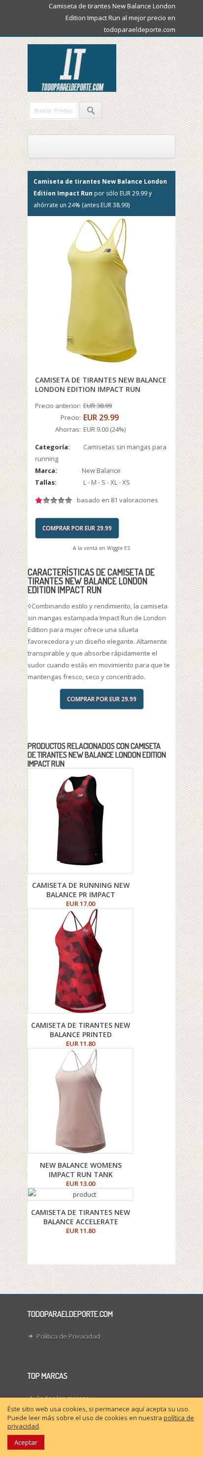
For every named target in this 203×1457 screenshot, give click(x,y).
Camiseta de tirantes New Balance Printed (80, 1029)
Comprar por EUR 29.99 (77, 528)
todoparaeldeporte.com (114, 68)
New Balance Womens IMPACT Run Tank (81, 1169)
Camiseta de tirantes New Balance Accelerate (80, 1217)
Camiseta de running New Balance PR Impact (81, 889)
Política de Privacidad (68, 1336)
